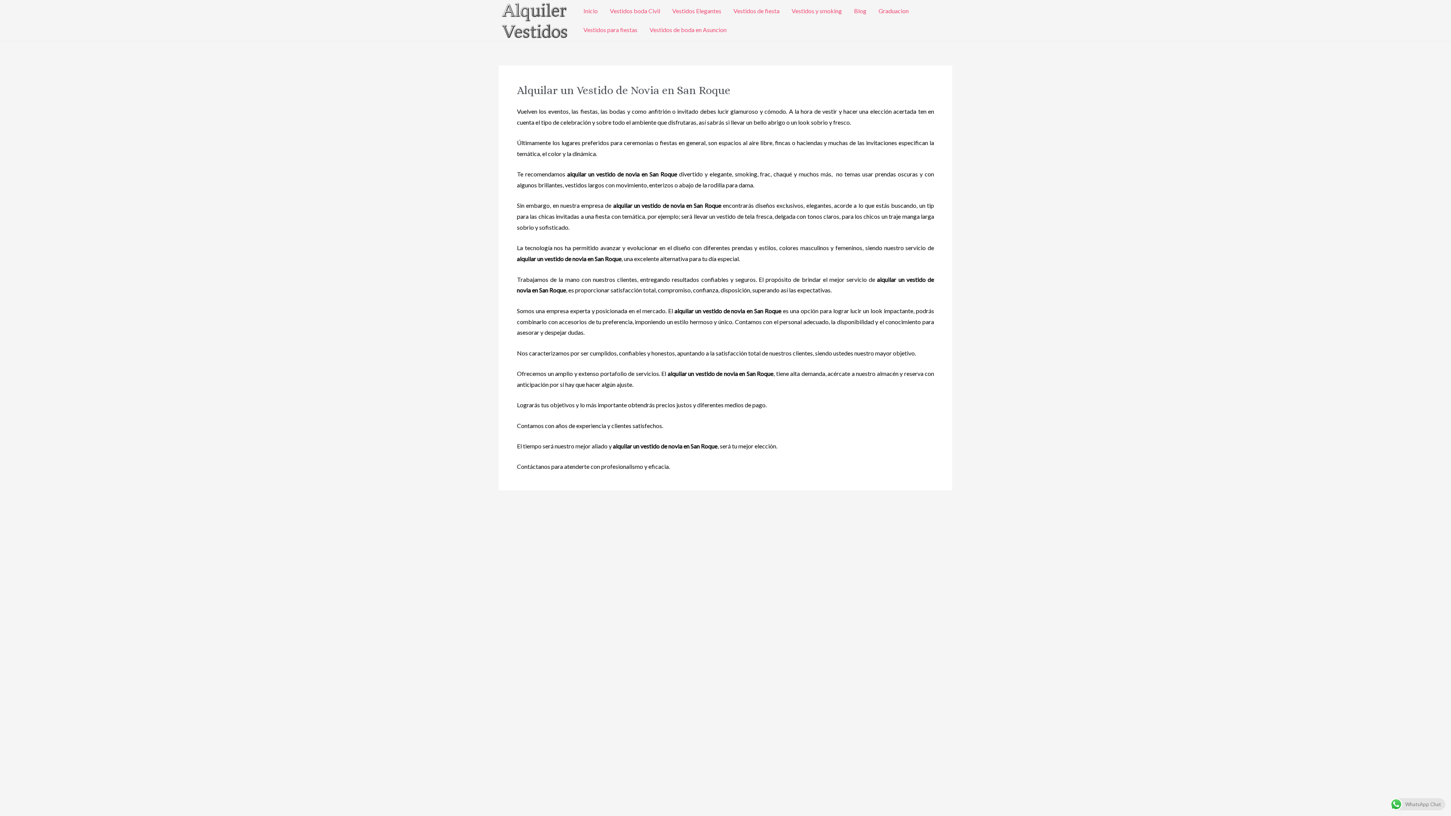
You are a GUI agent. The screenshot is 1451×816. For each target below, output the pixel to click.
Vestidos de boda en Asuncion (688, 29)
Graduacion (894, 10)
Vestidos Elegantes (696, 10)
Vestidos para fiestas (610, 29)
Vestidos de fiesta (756, 10)
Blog (860, 10)
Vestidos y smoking (817, 10)
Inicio (590, 10)
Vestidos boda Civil (635, 10)
